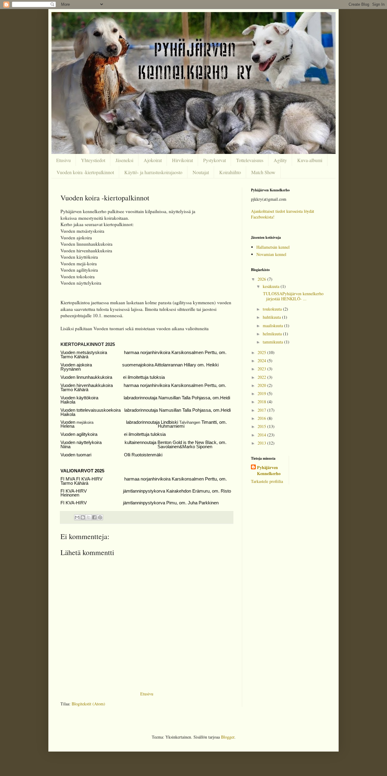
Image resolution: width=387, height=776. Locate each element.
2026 (262, 279)
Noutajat (201, 172)
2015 (262, 426)
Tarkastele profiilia (267, 481)
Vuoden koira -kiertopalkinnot (85, 172)
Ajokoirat (153, 160)
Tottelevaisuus (249, 160)
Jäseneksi (124, 160)
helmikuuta (273, 334)
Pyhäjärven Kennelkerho (269, 470)
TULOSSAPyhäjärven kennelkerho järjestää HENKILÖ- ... (293, 296)
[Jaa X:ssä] (89, 517)
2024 (262, 360)
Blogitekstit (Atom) (88, 704)
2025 (262, 352)
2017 (262, 410)
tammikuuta (273, 342)
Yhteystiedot (93, 160)
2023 (262, 369)
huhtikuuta (272, 317)
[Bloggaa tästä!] (83, 517)
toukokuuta (273, 309)
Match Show (263, 172)
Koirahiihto (230, 172)
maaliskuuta (273, 325)
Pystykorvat (214, 160)
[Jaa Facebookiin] (94, 517)
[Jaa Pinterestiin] (100, 517)
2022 (262, 377)
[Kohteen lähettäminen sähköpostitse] (77, 517)
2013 (262, 443)
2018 (262, 401)
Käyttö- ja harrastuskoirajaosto (153, 172)
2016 (262, 418)
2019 (262, 393)
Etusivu (63, 160)
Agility (280, 160)
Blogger (227, 737)
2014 (262, 435)
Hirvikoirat (182, 160)
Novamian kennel (271, 254)
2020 (262, 385)
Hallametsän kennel (273, 247)
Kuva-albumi (309, 160)
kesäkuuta (272, 286)
